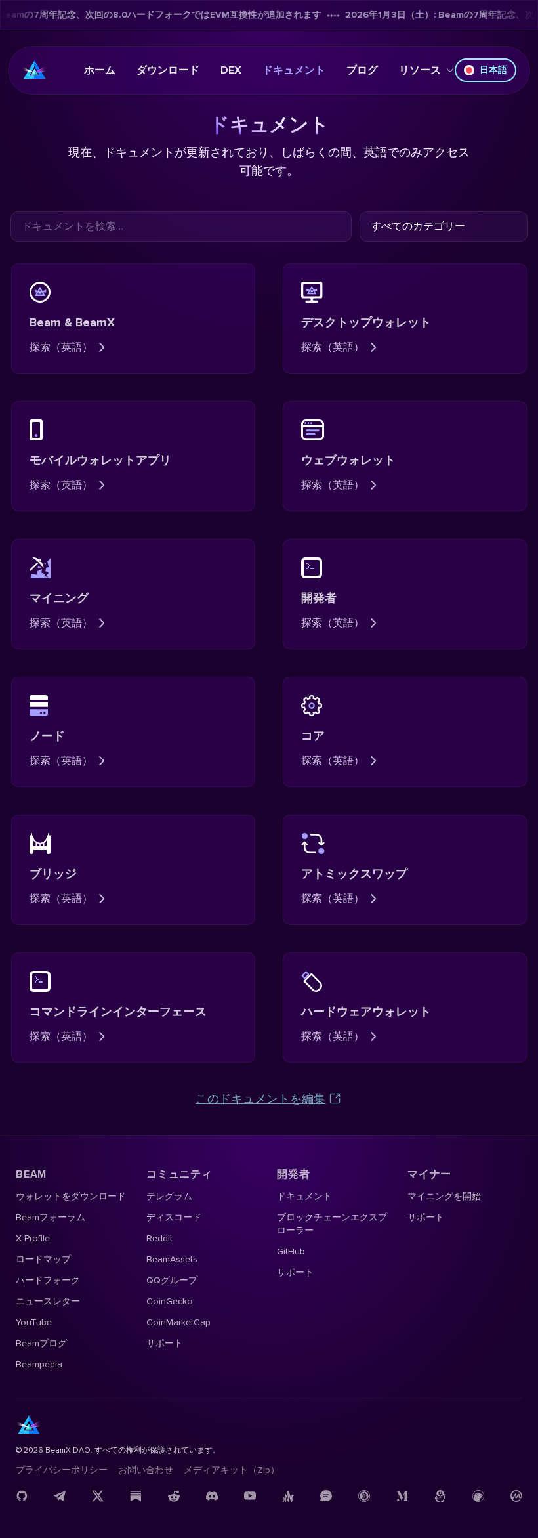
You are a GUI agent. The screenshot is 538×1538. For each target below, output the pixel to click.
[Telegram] (60, 1496)
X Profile (33, 1238)
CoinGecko (169, 1301)
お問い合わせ (145, 1470)
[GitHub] (22, 1496)
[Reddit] (174, 1496)
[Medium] (402, 1496)
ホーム (99, 70)
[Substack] (136, 1496)
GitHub (291, 1251)
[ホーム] (35, 70)
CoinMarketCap (178, 1322)
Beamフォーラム (50, 1217)
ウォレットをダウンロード (71, 1196)
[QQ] (440, 1496)
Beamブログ (41, 1343)
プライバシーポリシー (62, 1470)
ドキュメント (293, 70)
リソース (420, 70)
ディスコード (173, 1217)
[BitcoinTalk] (364, 1496)
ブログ (362, 70)
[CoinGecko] (478, 1496)
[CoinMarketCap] (516, 1496)
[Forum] (326, 1496)
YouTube (34, 1322)
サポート (164, 1343)
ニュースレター (48, 1301)
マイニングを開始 (444, 1196)
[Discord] (212, 1496)
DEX (230, 70)
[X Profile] (98, 1496)
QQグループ (171, 1280)
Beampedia (39, 1364)
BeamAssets (171, 1259)
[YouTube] (250, 1496)
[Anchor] (288, 1496)
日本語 (493, 69)
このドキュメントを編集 (260, 1099)
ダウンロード (167, 70)
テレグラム (169, 1196)
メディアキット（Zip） (231, 1470)
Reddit (159, 1238)
